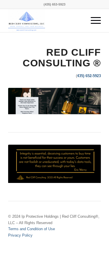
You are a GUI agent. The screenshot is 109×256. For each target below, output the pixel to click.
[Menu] (93, 20)
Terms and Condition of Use (31, 229)
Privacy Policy (20, 235)
